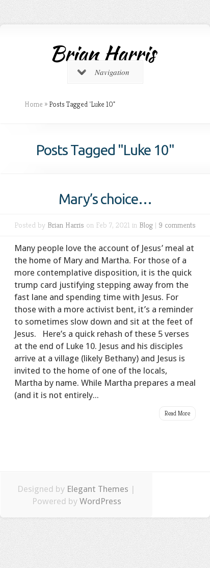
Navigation (112, 72)
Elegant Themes (97, 489)
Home (33, 104)
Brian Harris (65, 225)
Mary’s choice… (105, 199)
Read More (177, 413)
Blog (146, 225)
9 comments (177, 225)
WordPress (100, 501)
